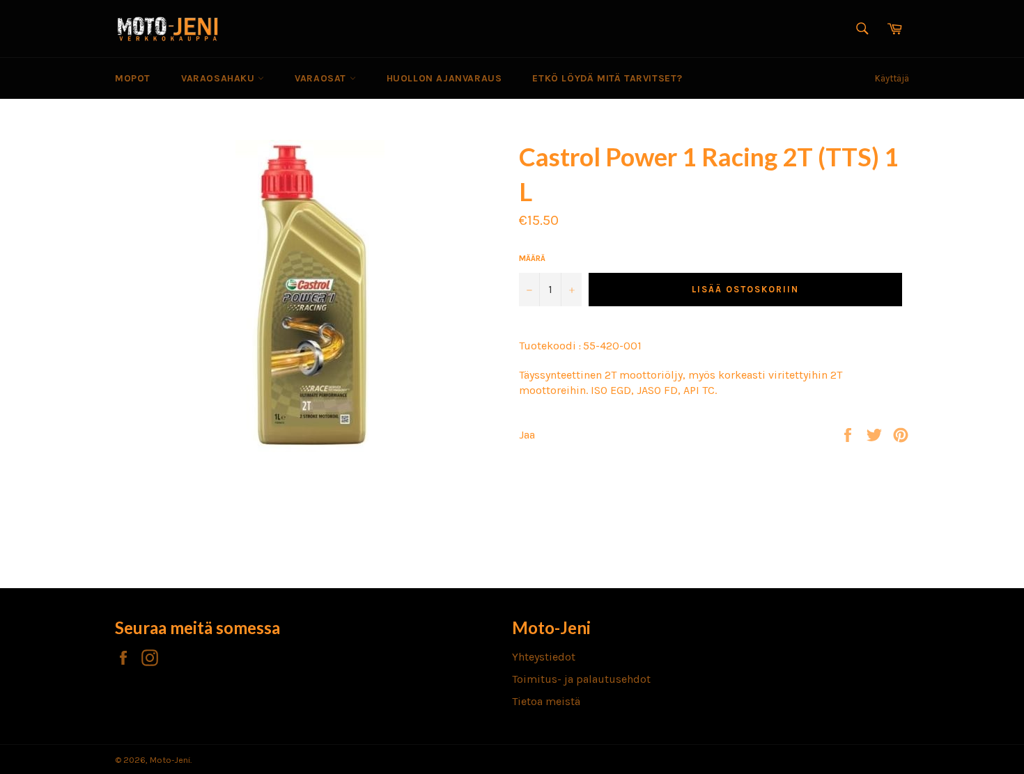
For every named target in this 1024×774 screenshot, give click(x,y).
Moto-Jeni (170, 760)
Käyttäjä (892, 78)
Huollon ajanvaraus (444, 78)
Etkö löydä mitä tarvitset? (607, 78)
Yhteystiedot (543, 656)
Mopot (132, 78)
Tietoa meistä (546, 701)
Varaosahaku (219, 78)
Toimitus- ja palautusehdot (581, 679)
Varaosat (322, 78)
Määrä (532, 258)
